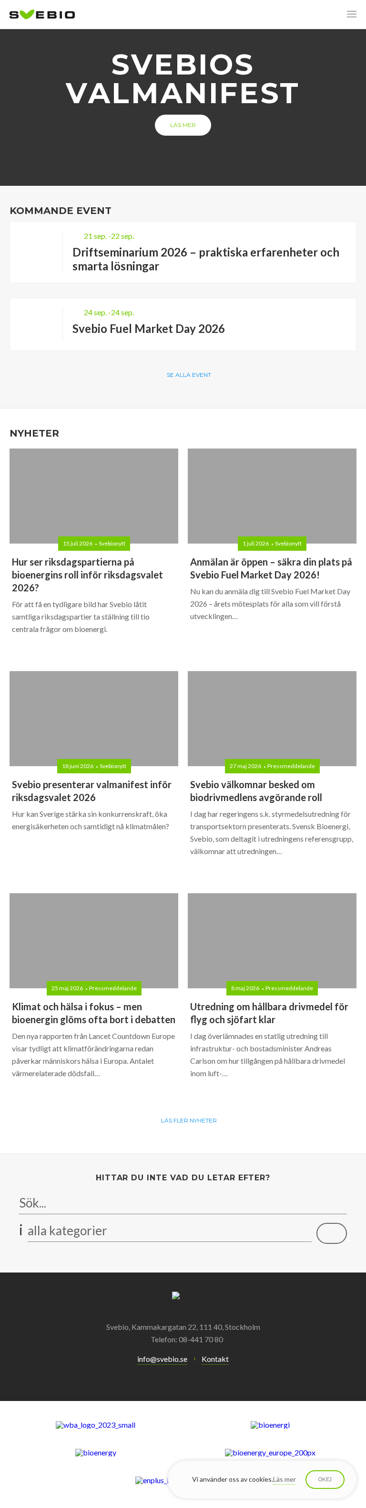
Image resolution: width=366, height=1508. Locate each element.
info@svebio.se (162, 1358)
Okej (325, 1479)
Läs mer (183, 124)
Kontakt (215, 1358)
